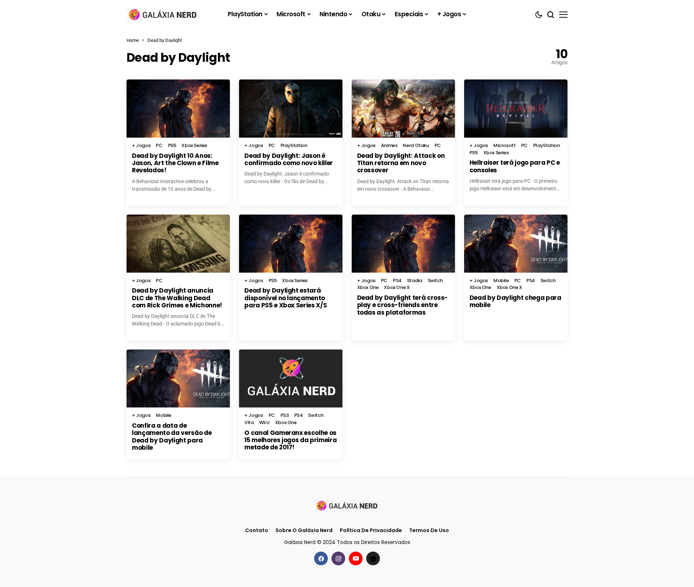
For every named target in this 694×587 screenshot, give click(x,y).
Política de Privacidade (371, 530)
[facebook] (321, 558)
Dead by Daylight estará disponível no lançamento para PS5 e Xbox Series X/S (285, 298)
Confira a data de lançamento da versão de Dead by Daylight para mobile (171, 436)
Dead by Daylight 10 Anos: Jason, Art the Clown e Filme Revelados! (175, 163)
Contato (256, 530)
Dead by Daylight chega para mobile (515, 301)
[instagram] (338, 558)
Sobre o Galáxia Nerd (304, 530)
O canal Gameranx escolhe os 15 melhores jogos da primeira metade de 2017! (290, 440)
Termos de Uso (429, 530)
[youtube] (356, 558)
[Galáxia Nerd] (163, 14)
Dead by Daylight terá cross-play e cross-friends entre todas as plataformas (402, 305)
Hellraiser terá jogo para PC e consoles (515, 166)
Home (133, 40)
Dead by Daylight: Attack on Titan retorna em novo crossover (401, 163)
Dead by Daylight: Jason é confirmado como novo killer (288, 159)
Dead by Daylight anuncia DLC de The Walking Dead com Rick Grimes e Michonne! (177, 298)
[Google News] (373, 558)
